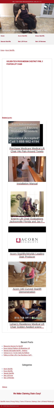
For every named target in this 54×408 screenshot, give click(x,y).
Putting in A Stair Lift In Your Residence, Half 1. (18, 355)
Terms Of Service (25, 401)
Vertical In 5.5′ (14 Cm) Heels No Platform (16, 353)
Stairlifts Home (4, 401)
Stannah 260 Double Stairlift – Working (15, 350)
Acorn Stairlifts (22, 36)
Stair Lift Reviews (40, 41)
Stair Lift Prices (22, 41)
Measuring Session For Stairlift (13, 346)
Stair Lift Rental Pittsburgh (46, 401)
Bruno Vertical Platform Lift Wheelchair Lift (17, 348)
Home (2, 36)
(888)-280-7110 (37, 1)
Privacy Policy (15, 401)
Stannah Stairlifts (6, 41)
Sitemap (4, 387)
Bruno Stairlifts (39, 36)
